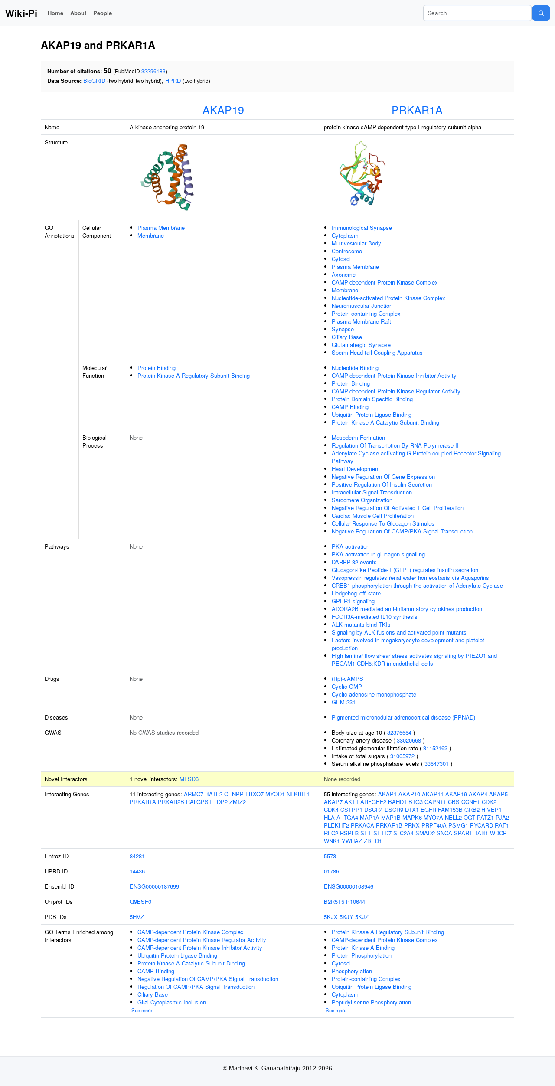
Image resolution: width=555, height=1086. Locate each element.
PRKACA (362, 825)
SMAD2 (425, 833)
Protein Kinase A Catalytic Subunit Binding (385, 422)
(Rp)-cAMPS (347, 678)
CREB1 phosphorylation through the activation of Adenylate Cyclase (417, 585)
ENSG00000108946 (348, 886)
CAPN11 (435, 802)
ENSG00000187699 (154, 886)
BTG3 (415, 802)
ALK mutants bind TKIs (361, 624)
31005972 (402, 756)
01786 (331, 871)
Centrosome (347, 251)
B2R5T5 (334, 901)
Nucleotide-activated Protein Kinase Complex (388, 298)
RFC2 (331, 833)
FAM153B (450, 809)
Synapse (343, 329)
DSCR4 (373, 809)
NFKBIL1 (298, 794)
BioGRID (94, 80)
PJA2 (502, 817)
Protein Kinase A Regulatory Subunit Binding (193, 375)
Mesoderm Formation (358, 437)
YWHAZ (352, 841)
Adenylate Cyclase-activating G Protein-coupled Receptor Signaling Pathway (416, 457)
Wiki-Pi (21, 13)
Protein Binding (156, 367)
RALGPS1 (199, 802)
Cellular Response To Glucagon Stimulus (383, 523)
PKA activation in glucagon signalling (378, 554)
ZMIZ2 (237, 802)
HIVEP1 (491, 809)
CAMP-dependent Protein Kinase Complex (385, 282)
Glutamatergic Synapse (361, 344)
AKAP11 (433, 794)
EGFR (428, 809)
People (102, 13)
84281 (137, 856)
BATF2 (213, 794)
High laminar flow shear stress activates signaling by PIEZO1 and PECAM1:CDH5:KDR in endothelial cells (414, 659)
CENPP (234, 794)
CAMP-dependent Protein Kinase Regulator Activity (396, 391)
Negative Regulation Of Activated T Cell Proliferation (398, 508)
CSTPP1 (351, 809)
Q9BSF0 (140, 901)
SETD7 (382, 833)
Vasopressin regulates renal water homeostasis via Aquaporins (410, 577)
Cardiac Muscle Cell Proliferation (373, 515)
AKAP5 (498, 794)
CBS (454, 802)
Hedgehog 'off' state (356, 593)
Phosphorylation (352, 971)
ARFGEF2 (373, 802)
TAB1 (481, 833)
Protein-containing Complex (366, 313)
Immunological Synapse (362, 227)
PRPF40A (434, 825)
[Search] (541, 13)
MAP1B (391, 817)
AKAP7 (333, 802)
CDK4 (331, 809)
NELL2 (453, 817)
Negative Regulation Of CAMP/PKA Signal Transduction (402, 531)
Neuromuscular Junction (362, 305)
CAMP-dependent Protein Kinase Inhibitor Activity (394, 375)
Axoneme (344, 274)
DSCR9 (394, 809)
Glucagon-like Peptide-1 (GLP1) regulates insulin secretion (405, 570)
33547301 (436, 763)
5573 (330, 856)
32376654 (399, 732)
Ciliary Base (347, 337)
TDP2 (220, 802)
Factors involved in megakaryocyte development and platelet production (408, 644)
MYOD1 (275, 794)
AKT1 (351, 802)
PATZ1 (485, 817)
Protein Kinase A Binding (363, 947)
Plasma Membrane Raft (361, 321)
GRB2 (472, 809)
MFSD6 (189, 779)
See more (141, 1010)
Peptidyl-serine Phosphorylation (371, 1002)
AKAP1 (387, 794)
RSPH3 (349, 833)
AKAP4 (478, 794)
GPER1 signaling (353, 601)
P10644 (355, 901)
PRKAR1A (417, 109)
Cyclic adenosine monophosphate (374, 694)
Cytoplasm (345, 235)
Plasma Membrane (161, 227)
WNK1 (332, 841)
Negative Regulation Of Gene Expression (383, 476)
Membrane (150, 235)
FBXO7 (254, 794)
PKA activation (350, 546)
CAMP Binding (350, 406)
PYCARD (481, 825)
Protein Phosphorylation (362, 955)
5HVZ (137, 917)
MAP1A (369, 817)
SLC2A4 (403, 833)
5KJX (331, 917)
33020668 (409, 740)
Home (55, 13)
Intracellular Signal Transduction (372, 492)
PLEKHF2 (336, 825)
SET (366, 833)
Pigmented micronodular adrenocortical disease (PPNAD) (403, 717)
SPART (463, 833)
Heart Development (356, 468)
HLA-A (332, 817)
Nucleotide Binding (355, 367)
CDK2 (489, 802)
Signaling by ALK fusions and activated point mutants (399, 632)
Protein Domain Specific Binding (372, 399)
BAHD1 (397, 802)
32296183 (153, 71)
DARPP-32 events (354, 562)
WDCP (498, 833)
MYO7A (433, 817)
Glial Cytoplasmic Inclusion (171, 1002)
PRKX (412, 825)
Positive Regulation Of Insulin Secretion (382, 484)
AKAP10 (409, 794)
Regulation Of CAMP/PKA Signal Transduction (196, 986)
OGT (469, 817)
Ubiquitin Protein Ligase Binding (371, 414)
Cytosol (341, 259)
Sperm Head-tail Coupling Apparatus (377, 352)
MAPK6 (412, 817)
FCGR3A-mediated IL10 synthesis (375, 616)
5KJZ (362, 917)
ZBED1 (373, 841)
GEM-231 (344, 702)
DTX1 (412, 809)
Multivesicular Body (356, 243)
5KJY (346, 917)
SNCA (444, 833)
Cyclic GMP (347, 686)
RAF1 (502, 825)
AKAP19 (223, 109)
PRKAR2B (171, 802)
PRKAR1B (389, 825)
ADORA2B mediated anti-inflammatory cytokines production (407, 609)
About (78, 13)
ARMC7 (193, 794)
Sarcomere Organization (362, 500)
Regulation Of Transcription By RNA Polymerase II (395, 445)
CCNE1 (470, 802)
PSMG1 (458, 825)
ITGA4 (350, 817)
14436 (137, 871)
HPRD (173, 80)
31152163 (435, 748)
